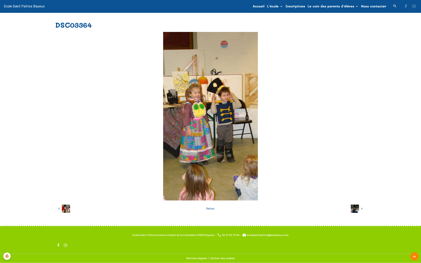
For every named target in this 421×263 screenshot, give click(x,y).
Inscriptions (295, 6)
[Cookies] (7, 256)
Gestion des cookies (222, 258)
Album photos (76, 16)
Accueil (258, 6)
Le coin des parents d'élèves (331, 6)
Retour (210, 208)
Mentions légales (196, 258)
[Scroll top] (414, 256)
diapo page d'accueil (101, 16)
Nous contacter (373, 6)
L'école (273, 6)
